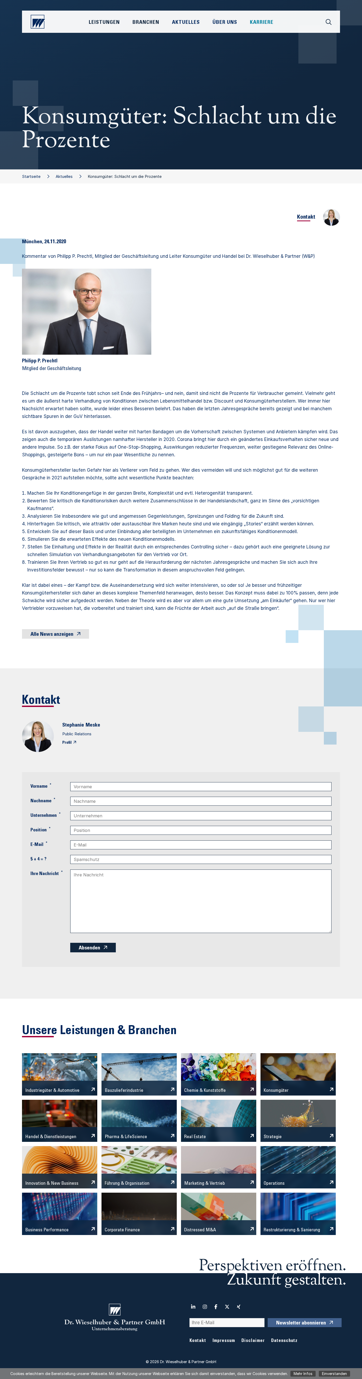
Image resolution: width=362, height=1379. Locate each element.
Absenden (89, 948)
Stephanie (73, 725)
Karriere (261, 22)
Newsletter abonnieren (301, 1323)
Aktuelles (64, 176)
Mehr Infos (303, 1373)
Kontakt (197, 1341)
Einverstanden (334, 1373)
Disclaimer (253, 1341)
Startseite (31, 176)
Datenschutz (284, 1341)
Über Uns (225, 22)
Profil (67, 743)
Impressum (224, 1341)
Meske (93, 725)
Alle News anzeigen (51, 634)
